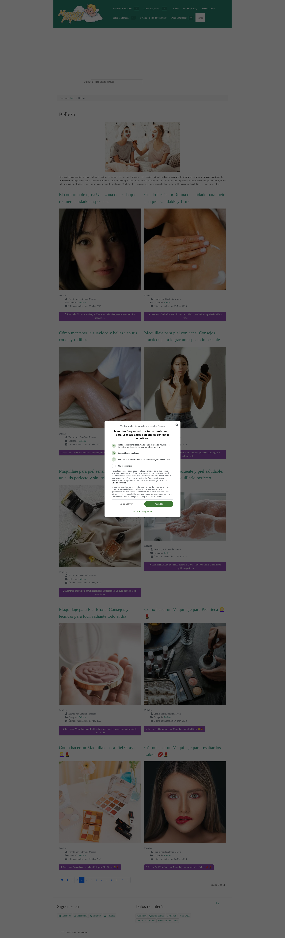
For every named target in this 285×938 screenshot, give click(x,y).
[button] (142, 466)
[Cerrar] (177, 425)
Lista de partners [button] (119, 483)
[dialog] (142, 469)
